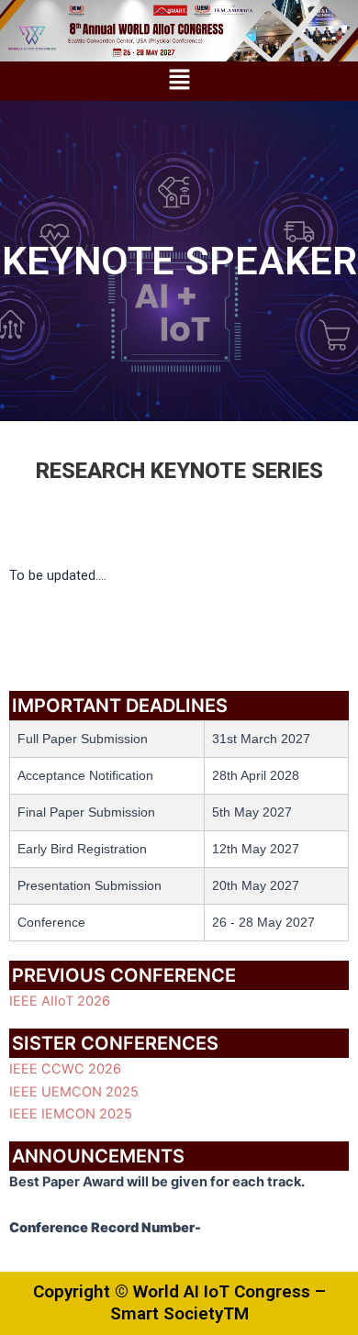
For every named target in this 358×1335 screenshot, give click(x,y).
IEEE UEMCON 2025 (74, 1092)
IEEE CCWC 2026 (65, 1069)
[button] (179, 81)
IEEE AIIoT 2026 (59, 1001)
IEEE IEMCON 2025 (70, 1114)
